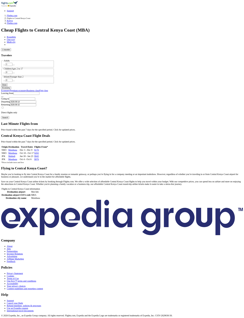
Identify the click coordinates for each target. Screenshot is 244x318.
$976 (36, 159)
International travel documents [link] (20, 311)
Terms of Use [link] (13, 278)
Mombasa (12, 150)
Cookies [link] (10, 276)
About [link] (9, 246)
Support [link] (10, 300)
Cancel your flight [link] (15, 303)
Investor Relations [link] (15, 254)
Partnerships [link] (12, 251)
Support (10, 11)
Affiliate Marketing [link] (15, 259)
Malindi (11, 156)
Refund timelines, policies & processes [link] (24, 305)
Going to (5, 98)
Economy (6, 88)
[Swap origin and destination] (2, 96)
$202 (36, 153)
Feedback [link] (11, 261)
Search (5, 118)
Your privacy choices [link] (16, 286)
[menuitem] (5, 90)
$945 (36, 156)
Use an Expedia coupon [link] (17, 308)
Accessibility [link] (12, 283)
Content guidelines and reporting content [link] (25, 288)
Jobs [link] (9, 249)
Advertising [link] (12, 256)
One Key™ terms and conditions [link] (21, 281)
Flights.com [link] (12, 15)
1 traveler (6, 50)
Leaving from (7, 93)
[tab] (11, 37)
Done (4, 85)
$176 (36, 150)
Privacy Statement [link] (15, 273)
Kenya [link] (10, 20)
